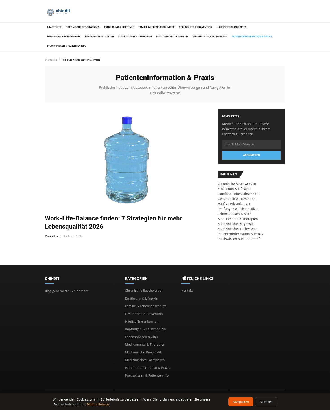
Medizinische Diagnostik (172, 36)
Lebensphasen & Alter (99, 36)
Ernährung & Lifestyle (119, 27)
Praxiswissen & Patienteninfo (66, 45)
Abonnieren (251, 155)
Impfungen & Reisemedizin (64, 36)
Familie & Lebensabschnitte (156, 27)
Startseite (54, 27)
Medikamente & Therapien (135, 36)
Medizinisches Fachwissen (210, 36)
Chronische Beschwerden (83, 27)
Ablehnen (266, 402)
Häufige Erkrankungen (232, 27)
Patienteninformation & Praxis (252, 36)
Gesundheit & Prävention (195, 27)
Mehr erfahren (98, 404)
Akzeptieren (241, 402)
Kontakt (187, 290)
